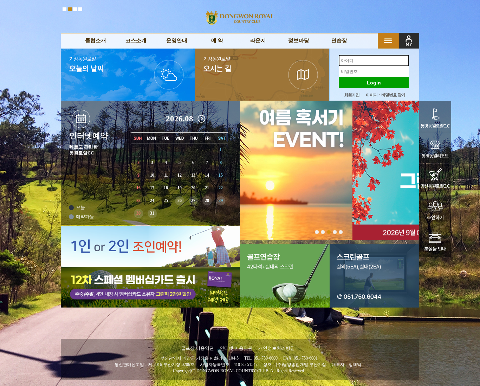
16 (138, 187)
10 (152, 175)
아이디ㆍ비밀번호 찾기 (385, 95)
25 (166, 200)
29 (221, 200)
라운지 (258, 40)
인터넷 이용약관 (236, 348)
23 (138, 200)
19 (179, 187)
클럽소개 (95, 40)
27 (193, 200)
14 (207, 175)
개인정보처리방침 (276, 348)
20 (193, 187)
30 (138, 213)
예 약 (217, 40)
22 (221, 187)
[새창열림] (440, 116)
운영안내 (176, 40)
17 (152, 187)
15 (221, 175)
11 (166, 175)
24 (152, 200)
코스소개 (136, 40)
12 (179, 175)
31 (152, 213)
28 (207, 200)
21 (207, 187)
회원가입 (351, 95)
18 (166, 187)
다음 (202, 119)
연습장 (339, 40)
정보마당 (298, 40)
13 (193, 175)
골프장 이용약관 (197, 348)
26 (179, 200)
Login (374, 83)
